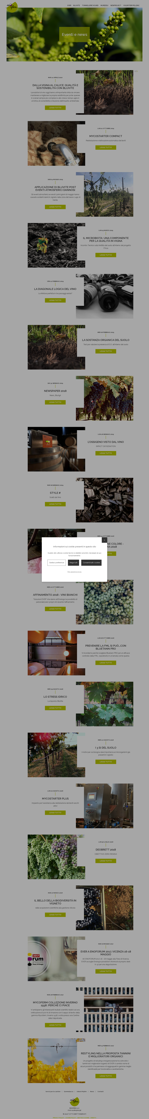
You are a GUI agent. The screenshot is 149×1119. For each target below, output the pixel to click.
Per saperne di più (74, 572)
